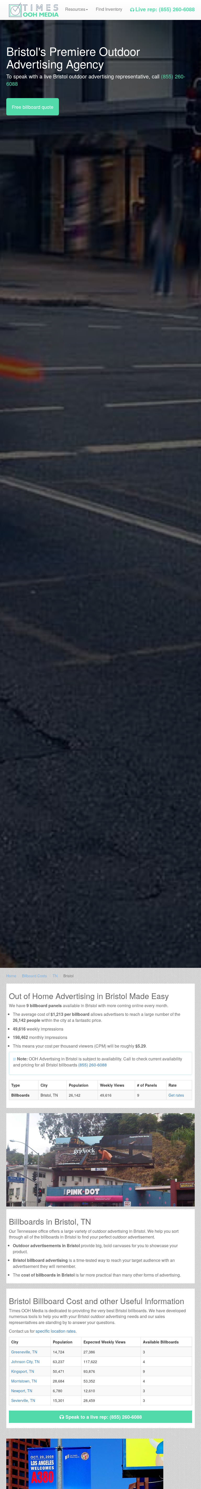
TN (55, 975)
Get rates (176, 1095)
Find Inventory (109, 9)
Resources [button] (75, 9)
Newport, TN (21, 1390)
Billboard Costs (34, 975)
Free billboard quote (32, 106)
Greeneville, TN (24, 1351)
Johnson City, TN (25, 1361)
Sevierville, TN (23, 1400)
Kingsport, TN (22, 1371)
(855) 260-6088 (92, 1065)
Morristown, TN (24, 1381)
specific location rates (56, 1331)
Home (11, 975)
